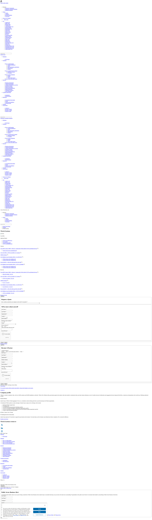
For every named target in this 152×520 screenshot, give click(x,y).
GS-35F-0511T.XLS (7, 242)
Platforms (4, 56)
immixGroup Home (6, 226)
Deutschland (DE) (8, 28)
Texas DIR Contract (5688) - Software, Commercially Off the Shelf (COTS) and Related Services (18, 248)
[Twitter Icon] (1, 426)
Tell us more (3, 368)
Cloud (9, 65)
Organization (4, 313)
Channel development (9, 83)
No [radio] (5, 326)
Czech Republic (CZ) (9, 26)
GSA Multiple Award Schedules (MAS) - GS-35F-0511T (11, 257)
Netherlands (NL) (8, 37)
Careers (6, 13)
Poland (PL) (7, 40)
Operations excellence (9, 90)
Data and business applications (13, 67)
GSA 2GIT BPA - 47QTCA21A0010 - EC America (10, 252)
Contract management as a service (11, 84)
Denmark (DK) (8, 27)
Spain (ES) (7, 43)
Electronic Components (9, 8)
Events (6, 101)
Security (9, 69)
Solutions (4, 60)
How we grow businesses (10, 74)
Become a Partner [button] (3, 343)
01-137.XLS (5, 241)
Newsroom (7, 16)
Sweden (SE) (7, 44)
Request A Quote (3, 295)
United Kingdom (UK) (9, 48)
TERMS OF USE (23, 515)
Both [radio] (21, 351)
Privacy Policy (3, 488)
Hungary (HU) (8, 32)
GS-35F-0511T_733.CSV (8, 286)
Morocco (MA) (8, 36)
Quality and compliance (9, 102)
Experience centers (8, 85)
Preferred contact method (6, 320)
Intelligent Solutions (9, 10)
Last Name (3, 311)
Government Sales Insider (10, 100)
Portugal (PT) (7, 41)
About (4, 11)
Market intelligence (8, 89)
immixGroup (2, 54)
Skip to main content (4, 3)
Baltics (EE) (7, 23)
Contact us (7, 108)
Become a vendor (8, 110)
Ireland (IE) (7, 33)
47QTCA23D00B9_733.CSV (8, 293)
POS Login (6, 19)
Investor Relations (8, 15)
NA (3, 21)
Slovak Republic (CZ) (9, 42)
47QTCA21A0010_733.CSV (8, 278)
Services (4, 80)
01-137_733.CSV (6, 282)
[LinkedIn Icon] (1, 429)
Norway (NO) (8, 38)
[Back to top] (1, 518)
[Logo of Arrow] (3, 4)
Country (3, 316)
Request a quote (8, 111)
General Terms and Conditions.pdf (9, 260)
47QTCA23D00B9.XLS (7, 243)
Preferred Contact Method (6, 366)
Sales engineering (8, 91)
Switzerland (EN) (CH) (9, 47)
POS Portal (7, 59)
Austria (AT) (7, 22)
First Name (3, 309)
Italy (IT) (7, 34)
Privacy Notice (15, 515)
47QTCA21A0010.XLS (7, 240)
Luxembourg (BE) (8, 35)
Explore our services (4, 419)
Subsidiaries (7, 95)
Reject (39, 511)
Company (7, 14)
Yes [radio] (2, 326)
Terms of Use (8, 488)
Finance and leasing (9, 87)
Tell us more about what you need (7, 327)
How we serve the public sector (11, 78)
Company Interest (5, 350)
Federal (9, 75)
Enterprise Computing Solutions (11, 9)
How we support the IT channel (11, 70)
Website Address (4, 359)
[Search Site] (1, 51)
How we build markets (9, 63)
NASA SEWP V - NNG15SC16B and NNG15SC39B (10, 262)
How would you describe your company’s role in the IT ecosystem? (14, 301)
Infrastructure (10, 68)
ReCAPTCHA (4, 330)
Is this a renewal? (5, 325)
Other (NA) (7, 39)
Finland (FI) (7, 29)
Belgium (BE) (8, 24)
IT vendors (10, 73)
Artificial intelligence (11, 64)
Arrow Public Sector (11, 77)
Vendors (4, 104)
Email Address (4, 318)
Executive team (8, 103)
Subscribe (2, 485)
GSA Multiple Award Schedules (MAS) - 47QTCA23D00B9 (12, 264)
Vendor (2, 323)
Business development (9, 82)
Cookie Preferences (39, 514)
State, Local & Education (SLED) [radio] (12, 351)
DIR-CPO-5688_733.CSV (8, 274)
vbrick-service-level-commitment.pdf (10, 250)
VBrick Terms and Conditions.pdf (9, 259)
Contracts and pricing (7, 92)
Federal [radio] (2, 351)
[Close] (2, 296)
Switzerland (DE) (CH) (9, 45)
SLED (9, 76)
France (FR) (7, 30)
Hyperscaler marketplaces (10, 88)
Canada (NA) (7, 25)
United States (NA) (8, 49)
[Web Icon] (1, 432)
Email (2, 502)
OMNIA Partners (3, 254)
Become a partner (8, 109)
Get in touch (5, 105)
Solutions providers (11, 71)
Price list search (8, 96)
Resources (5, 97)
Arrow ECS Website (7, 18)
